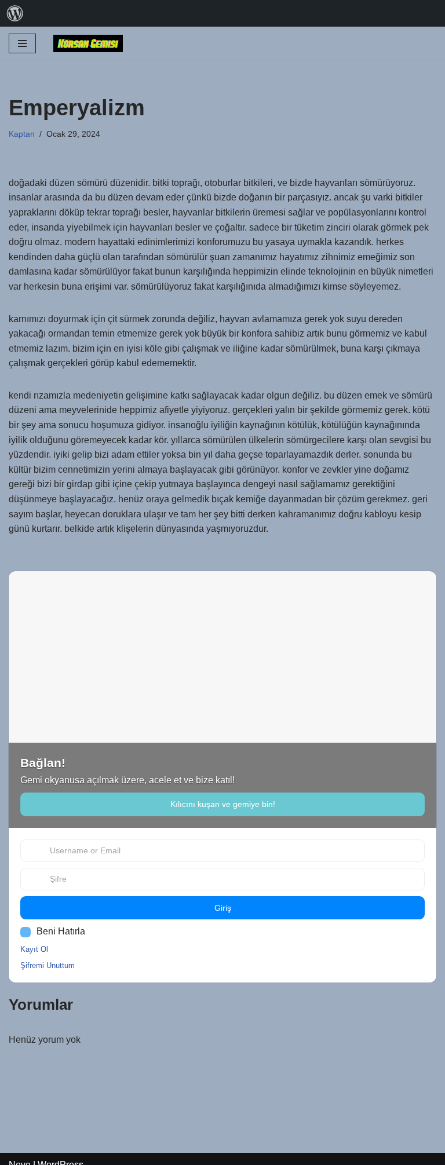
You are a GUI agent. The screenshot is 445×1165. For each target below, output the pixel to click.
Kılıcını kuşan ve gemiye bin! (222, 804)
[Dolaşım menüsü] (22, 43)
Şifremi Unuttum (47, 965)
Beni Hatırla (61, 931)
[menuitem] (15, 13)
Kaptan (22, 133)
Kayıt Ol (34, 949)
